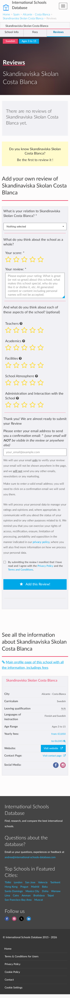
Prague (24, 886)
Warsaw (55, 891)
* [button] (36, 215)
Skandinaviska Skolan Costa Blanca (23, 18)
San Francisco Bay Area (18, 899)
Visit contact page (53, 755)
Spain (16, 14)
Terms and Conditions (20, 569)
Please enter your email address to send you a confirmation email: (34, 438)
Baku (45, 886)
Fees (35, 32)
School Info (12, 32)
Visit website (52, 748)
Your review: (14, 269)
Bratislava (39, 895)
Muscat (38, 899)
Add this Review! (37, 584)
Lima (7, 895)
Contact (9, 979)
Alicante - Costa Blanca (36, 14)
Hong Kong (11, 886)
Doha (45, 891)
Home (6, 14)
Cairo (16, 895)
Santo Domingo (14, 891)
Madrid (35, 886)
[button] (21, 323)
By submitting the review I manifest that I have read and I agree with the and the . (35, 566)
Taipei (50, 895)
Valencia (42, 882)
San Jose (30, 882)
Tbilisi (8, 882)
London (18, 882)
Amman (26, 895)
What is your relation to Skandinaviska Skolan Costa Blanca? (31, 213)
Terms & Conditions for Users (21, 956)
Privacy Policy (45, 566)
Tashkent (55, 882)
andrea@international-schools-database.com (30, 857)
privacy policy (41, 542)
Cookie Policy (12, 972)
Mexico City (32, 891)
